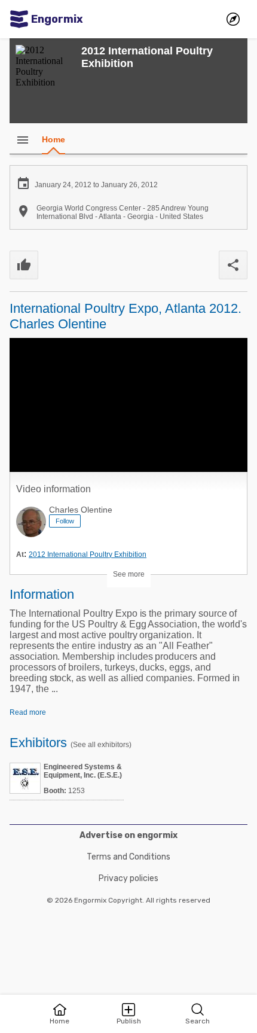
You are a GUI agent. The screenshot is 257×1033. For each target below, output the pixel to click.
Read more (28, 712)
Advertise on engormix (128, 835)
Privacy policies (128, 878)
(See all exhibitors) (101, 745)
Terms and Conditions (128, 857)
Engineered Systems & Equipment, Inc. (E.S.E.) (83, 771)
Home (53, 139)
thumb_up (24, 265)
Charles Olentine (80, 509)
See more (129, 574)
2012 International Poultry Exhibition (87, 554)
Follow (65, 521)
